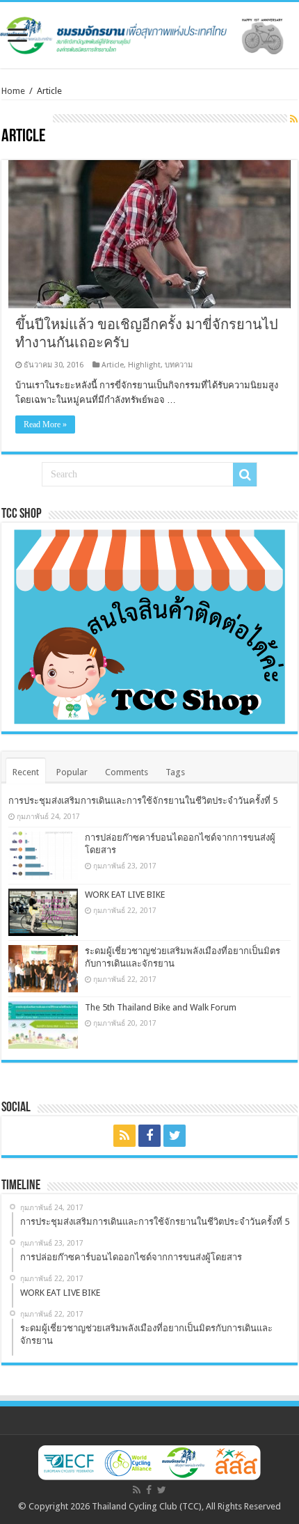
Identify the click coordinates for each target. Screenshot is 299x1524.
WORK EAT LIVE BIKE (125, 894)
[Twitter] (174, 1136)
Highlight (144, 365)
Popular (72, 772)
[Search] (245, 474)
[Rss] (124, 1136)
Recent (26, 772)
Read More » (45, 424)
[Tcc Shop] (149, 626)
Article (113, 365)
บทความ (179, 365)
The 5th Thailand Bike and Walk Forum (160, 1007)
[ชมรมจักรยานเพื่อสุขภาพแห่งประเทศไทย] (149, 32)
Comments (126, 772)
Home (13, 91)
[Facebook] (149, 1136)
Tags (175, 772)
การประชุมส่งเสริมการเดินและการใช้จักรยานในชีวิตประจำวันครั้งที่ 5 (142, 800)
